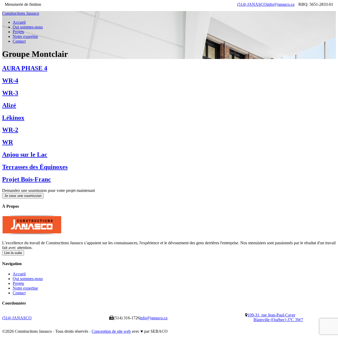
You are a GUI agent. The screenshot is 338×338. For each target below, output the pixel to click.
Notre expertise (25, 288)
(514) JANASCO (252, 4)
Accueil (19, 274)
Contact (19, 293)
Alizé (9, 105)
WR (7, 142)
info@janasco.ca (280, 4)
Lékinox (13, 117)
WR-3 (10, 93)
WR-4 (10, 80)
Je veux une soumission (22, 196)
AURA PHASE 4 (24, 68)
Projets (18, 283)
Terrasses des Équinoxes (35, 166)
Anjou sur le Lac (24, 154)
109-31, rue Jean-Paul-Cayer (275, 317)
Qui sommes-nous (28, 278)
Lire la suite (13, 253)
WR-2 (10, 129)
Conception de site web (111, 331)
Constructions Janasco (20, 13)
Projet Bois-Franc (26, 179)
